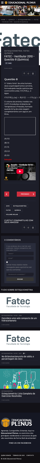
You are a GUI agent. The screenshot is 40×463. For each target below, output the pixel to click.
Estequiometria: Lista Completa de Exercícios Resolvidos (18, 395)
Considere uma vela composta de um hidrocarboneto (19, 319)
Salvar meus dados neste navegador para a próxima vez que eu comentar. (19, 267)
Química (8, 53)
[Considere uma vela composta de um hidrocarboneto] (20, 303)
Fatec (26, 51)
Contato (30, 455)
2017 (20, 353)
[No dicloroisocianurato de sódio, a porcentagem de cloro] (20, 341)
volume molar (12, 214)
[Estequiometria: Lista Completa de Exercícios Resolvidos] (20, 379)
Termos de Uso (19, 455)
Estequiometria (13, 51)
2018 (20, 315)
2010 (8, 206)
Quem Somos (6, 455)
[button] (2, 3)
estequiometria (19, 206)
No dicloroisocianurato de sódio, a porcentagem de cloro (18, 357)
